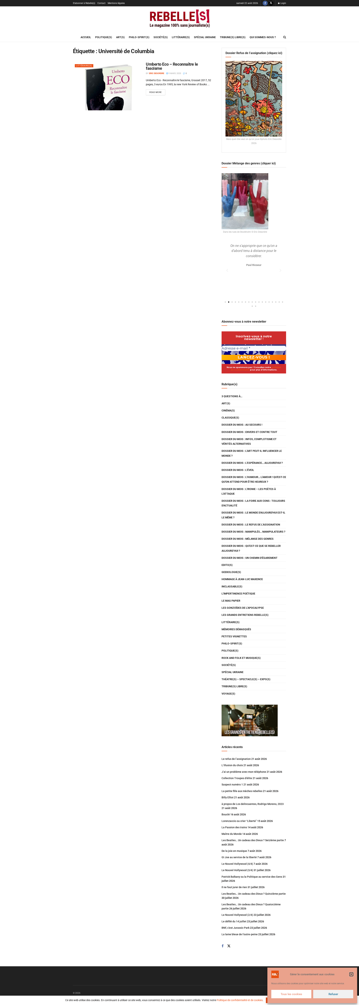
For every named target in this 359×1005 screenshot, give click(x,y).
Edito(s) (227, 564)
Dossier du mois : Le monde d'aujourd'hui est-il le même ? (253, 515)
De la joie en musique (234, 850)
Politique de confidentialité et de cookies (240, 1000)
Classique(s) (230, 417)
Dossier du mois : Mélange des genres (248, 538)
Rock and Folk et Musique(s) (241, 657)
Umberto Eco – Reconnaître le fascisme (172, 66)
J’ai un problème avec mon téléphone (244, 771)
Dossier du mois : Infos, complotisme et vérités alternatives (249, 441)
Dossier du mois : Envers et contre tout (249, 432)
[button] (351, 974)
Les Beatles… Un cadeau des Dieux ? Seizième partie (253, 840)
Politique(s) (103, 37)
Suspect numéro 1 (232, 784)
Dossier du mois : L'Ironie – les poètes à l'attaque (249, 491)
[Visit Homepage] (179, 19)
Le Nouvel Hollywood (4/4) (237, 863)
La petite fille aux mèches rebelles (242, 791)
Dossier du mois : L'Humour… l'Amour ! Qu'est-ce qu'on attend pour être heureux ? (254, 479)
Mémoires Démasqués (236, 629)
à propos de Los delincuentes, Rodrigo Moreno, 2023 (253, 803)
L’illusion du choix (232, 765)
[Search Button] (284, 37)
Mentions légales (116, 3)
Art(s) (120, 37)
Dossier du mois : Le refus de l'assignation (251, 524)
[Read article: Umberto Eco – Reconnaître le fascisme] (106, 86)
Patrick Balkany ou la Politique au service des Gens (252, 876)
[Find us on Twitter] (271, 3)
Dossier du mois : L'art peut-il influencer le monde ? (252, 453)
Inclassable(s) (232, 586)
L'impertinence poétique (238, 593)
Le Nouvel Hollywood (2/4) (237, 914)
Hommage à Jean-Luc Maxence (242, 579)
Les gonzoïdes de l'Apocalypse (243, 607)
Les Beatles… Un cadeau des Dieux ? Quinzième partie (254, 893)
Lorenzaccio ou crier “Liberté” (239, 820)
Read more (157, 91)
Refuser (333, 994)
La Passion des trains (234, 827)
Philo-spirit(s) (139, 37)
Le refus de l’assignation (236, 758)
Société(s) (161, 37)
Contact (101, 3)
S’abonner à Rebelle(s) (84, 3)
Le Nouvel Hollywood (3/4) (237, 870)
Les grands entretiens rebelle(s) (245, 614)
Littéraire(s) (181, 37)
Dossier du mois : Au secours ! (242, 424)
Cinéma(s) (228, 410)
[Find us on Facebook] (265, 3)
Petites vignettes (234, 636)
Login (283, 3)
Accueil (86, 37)
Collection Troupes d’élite (237, 778)
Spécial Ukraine (205, 37)
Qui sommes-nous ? (263, 37)
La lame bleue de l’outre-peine (240, 934)
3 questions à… (232, 396)
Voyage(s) (228, 693)
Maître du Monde (232, 833)
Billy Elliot (228, 797)
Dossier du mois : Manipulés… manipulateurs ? (253, 531)
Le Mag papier (231, 600)
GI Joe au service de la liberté (239, 857)
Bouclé (226, 814)
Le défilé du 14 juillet (234, 921)
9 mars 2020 (174, 73)
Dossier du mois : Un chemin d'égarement (249, 557)
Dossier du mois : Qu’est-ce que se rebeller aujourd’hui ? (251, 548)
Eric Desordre (156, 73)
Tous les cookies (291, 994)
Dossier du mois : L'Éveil (238, 469)
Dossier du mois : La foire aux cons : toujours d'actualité (253, 503)
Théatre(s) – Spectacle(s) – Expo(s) (246, 679)
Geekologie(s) (231, 572)
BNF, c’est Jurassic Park (235, 927)
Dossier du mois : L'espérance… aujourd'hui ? (252, 462)
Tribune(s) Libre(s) (233, 37)
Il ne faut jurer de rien (234, 887)
